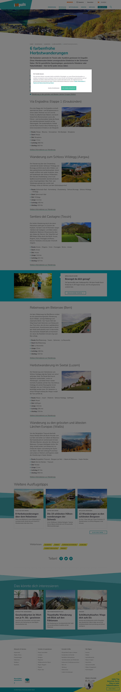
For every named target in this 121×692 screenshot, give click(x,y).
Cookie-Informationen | (79, 81)
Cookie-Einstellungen (53, 88)
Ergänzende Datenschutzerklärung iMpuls (43, 83)
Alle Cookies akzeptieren (68, 88)
